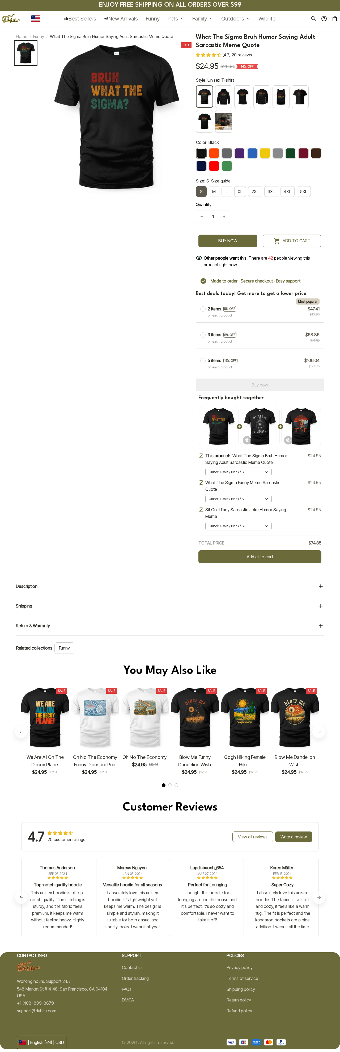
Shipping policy (241, 989)
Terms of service (242, 978)
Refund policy (239, 1010)
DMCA (128, 1000)
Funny (38, 36)
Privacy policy (240, 967)
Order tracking (135, 978)
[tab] (163, 785)
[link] (20, 1032)
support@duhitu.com (36, 1010)
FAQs (126, 989)
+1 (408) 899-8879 (35, 1003)
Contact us (132, 967)
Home (21, 36)
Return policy (239, 1000)
